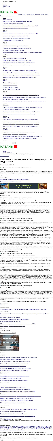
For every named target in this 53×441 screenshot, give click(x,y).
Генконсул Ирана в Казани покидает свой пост (13, 40)
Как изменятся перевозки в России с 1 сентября (13, 50)
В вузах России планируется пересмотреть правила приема (16, 109)
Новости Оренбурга (17, 426)
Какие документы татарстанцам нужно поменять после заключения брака (16, 400)
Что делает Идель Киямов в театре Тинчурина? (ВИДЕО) (15, 99)
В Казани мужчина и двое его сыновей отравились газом (12, 402)
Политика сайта (6, 6)
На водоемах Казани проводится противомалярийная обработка (14, 363)
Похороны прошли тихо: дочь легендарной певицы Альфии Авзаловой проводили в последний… (24, 97)
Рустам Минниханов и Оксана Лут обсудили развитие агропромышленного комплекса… (22, 136)
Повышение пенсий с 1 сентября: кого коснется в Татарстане (13, 413)
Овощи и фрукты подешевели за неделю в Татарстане (14, 134)
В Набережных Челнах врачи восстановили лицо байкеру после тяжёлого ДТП (20, 33)
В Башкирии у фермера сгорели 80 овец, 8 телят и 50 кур (12, 359)
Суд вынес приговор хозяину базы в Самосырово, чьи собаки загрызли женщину (20, 121)
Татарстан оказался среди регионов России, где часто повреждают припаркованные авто (22, 52)
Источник (2, 304)
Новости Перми (31, 428)
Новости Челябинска (22, 428)
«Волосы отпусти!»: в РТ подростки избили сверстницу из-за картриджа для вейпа (21, 124)
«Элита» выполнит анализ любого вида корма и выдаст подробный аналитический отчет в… (20, 396)
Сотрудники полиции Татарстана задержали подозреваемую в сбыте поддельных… (18, 357)
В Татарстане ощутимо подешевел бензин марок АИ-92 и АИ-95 (17, 48)
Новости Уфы (48, 427)
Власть (4, 56)
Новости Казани (7, 419)
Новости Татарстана (7, 19)
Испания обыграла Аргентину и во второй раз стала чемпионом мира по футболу (21, 72)
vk (3, 7)
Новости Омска (32, 427)
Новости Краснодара (27, 426)
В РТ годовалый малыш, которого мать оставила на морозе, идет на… (15, 368)
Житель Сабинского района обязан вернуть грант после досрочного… (15, 389)
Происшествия (6, 117)
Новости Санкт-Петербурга (6, 426)
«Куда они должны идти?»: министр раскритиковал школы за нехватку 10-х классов (21, 111)
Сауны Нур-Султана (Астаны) (10, 429)
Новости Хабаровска (13, 428)
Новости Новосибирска (46, 426)
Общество (5, 31)
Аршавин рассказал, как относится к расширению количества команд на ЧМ (19, 77)
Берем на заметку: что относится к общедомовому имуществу (16, 38)
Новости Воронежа (23, 427)
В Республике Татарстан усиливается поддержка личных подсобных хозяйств (20, 138)
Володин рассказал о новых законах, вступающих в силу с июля (17, 60)
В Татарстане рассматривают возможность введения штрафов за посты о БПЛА (20, 25)
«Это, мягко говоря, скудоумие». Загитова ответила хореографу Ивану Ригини (20, 70)
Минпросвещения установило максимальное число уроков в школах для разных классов (22, 107)
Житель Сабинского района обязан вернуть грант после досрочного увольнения (20, 119)
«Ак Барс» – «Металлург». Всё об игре (11, 89)
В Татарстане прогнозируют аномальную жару (13, 23)
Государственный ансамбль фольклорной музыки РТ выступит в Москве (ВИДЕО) (21, 95)
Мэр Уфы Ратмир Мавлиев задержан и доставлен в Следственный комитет (16, 398)
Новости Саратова (40, 427)
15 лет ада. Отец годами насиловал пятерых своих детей (15, 28)
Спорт (4, 68)
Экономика (5, 129)
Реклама (4, 4)
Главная (4, 2)
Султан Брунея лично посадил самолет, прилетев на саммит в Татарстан (19, 62)
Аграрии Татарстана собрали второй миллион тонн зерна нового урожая (19, 131)
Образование (5, 105)
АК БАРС (5, 80)
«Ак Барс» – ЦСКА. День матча (10, 82)
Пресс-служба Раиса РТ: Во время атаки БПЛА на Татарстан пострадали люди (20, 126)
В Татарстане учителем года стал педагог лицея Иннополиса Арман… (15, 361)
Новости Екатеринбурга (13, 427)
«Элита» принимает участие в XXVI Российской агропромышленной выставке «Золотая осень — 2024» (23, 309)
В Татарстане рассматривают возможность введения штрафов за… (14, 380)
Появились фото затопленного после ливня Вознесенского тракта (17, 21)
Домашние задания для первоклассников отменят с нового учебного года (19, 114)
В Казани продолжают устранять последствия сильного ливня (14, 370)
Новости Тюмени (36, 426)
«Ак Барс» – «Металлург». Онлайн (10, 87)
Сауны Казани (21, 429)
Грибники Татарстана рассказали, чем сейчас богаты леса (15, 35)
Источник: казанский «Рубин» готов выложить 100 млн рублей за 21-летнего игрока (21, 75)
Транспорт (5, 43)
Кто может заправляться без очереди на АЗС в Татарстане (15, 46)
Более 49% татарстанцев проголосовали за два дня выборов (13, 366)
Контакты (5, 5)
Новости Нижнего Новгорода (42, 428)
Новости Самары (4, 428)
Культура (5, 92)
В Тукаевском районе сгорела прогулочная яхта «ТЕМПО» (13, 411)
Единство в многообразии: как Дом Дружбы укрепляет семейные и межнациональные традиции (24, 101)
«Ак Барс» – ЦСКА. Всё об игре (10, 85)
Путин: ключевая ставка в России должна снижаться (14, 58)
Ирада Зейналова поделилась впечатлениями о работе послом (16, 64)
